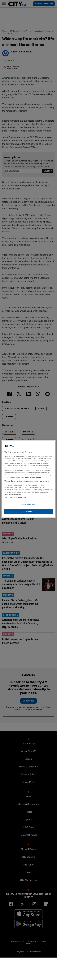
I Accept (28, 511)
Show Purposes (28, 504)
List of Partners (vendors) (15, 497)
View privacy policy (33, 477)
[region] (28, 479)
